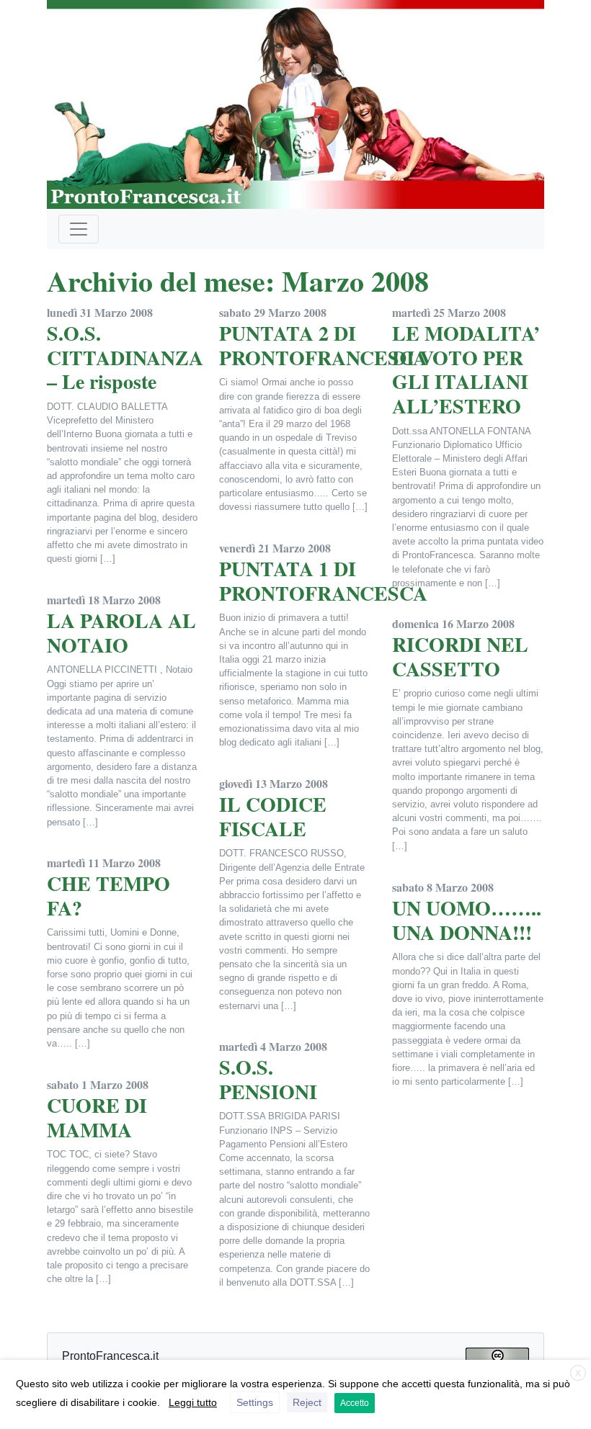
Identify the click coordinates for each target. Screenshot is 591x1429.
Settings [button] (254, 1402)
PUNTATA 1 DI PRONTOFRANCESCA (323, 581)
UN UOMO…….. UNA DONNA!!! (466, 920)
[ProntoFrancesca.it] (295, 101)
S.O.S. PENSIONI (268, 1079)
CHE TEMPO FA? (108, 896)
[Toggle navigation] (78, 229)
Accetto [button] (354, 1403)
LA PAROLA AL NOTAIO (121, 633)
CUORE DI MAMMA (97, 1117)
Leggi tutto (193, 1402)
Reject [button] (307, 1402)
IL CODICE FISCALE (272, 816)
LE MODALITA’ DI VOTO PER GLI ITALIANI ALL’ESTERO (466, 369)
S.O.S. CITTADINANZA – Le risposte (125, 357)
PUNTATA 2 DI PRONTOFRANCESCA (323, 345)
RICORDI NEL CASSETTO (460, 657)
